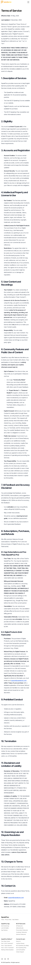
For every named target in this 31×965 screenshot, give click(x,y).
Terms (2, 919)
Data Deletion (15, 919)
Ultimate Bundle (19, 928)
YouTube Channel (20, 943)
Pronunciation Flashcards (22, 930)
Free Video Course (5, 941)
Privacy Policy (8, 919)
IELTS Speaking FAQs (21, 947)
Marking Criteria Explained (7, 949)
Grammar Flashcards (21, 934)
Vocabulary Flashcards (21, 932)
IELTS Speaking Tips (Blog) (22, 945)
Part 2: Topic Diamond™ (6, 945)
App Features (4, 930)
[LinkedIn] (5, 958)
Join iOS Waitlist (5, 928)
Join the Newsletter (20, 949)
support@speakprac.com (19, 680)
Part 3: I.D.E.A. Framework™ (7, 947)
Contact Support (20, 951)
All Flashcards (19, 926)
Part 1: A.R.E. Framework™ (7, 943)
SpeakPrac (5, 917)
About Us (18, 941)
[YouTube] (2, 958)
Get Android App (5, 926)
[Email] (8, 958)
